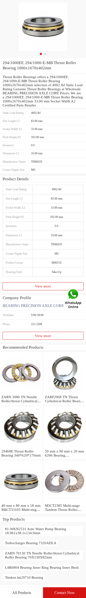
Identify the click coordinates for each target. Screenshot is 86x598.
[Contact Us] (73, 299)
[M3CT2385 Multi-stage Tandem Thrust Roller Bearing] (65, 501)
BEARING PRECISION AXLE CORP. (33, 306)
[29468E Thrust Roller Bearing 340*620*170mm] (21, 447)
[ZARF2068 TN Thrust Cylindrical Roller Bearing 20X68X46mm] (65, 393)
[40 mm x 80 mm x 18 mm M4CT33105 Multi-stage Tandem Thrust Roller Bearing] (21, 501)
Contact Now (64, 593)
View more (43, 286)
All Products (21, 593)
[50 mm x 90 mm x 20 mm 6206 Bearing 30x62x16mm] (65, 447)
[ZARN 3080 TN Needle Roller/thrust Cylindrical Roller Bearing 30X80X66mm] (21, 393)
